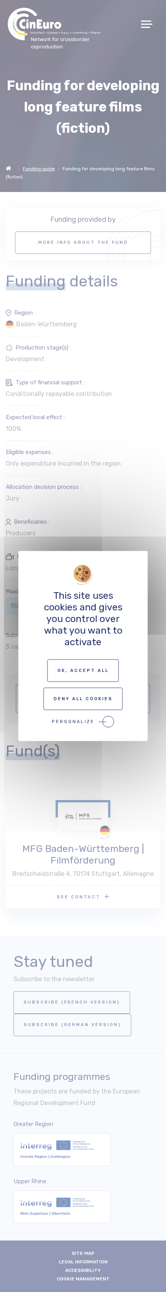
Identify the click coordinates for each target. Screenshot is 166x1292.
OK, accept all (83, 670)
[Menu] (149, 24)
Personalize (73, 721)
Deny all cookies (83, 698)
